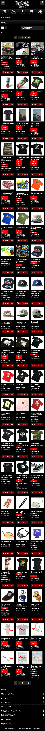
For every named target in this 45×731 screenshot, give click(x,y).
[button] (3, 3)
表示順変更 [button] (28, 28)
